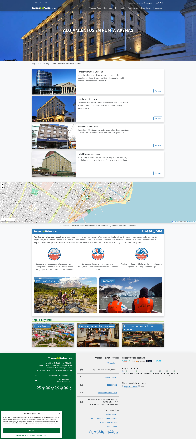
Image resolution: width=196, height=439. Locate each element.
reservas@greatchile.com (107, 393)
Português (148, 3)
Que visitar (108, 8)
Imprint (45, 435)
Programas (157, 8)
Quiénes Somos (111, 414)
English (140, 3)
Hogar (34, 63)
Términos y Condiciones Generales (104, 418)
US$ (161, 3)
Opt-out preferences (22, 435)
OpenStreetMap (191, 222)
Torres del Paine (95, 8)
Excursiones (146, 8)
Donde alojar (120, 8)
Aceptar (31, 431)
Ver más (158, 91)
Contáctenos (112, 426)
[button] (59, 413)
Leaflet (175, 222)
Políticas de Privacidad (35, 435)
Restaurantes (133, 8)
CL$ (157, 3)
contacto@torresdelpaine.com (59, 375)
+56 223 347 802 (41, 2)
